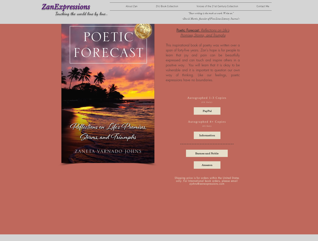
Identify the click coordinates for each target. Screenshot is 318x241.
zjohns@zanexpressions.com (206, 183)
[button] (207, 135)
